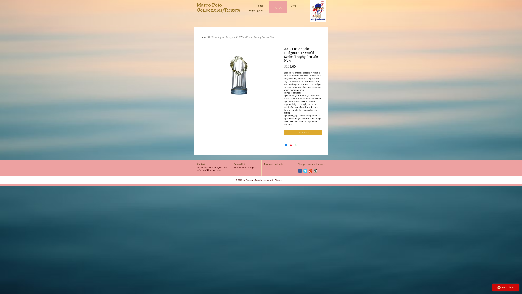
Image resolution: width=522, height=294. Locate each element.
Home (203, 37)
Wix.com (278, 180)
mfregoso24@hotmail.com (209, 170)
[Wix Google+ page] (310, 171)
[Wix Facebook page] (300, 171)
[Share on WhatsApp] (296, 144)
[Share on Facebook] (286, 144)
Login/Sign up (256, 10)
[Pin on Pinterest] (291, 144)
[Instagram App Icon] (315, 171)
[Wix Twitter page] (305, 171)
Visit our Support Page (245, 167)
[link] (278, 8)
